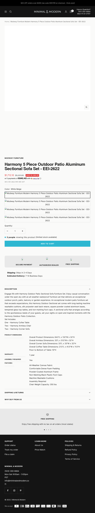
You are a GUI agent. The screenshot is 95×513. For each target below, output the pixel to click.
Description (11, 289)
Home (7, 21)
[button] (47, 178)
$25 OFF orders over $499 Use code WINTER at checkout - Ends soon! (48, 3)
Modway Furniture (14, 158)
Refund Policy (71, 450)
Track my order (11, 450)
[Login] (66, 12)
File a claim (9, 454)
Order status (10, 445)
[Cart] (71, 12)
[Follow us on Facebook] (8, 490)
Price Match (40, 450)
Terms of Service (72, 459)
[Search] (11, 12)
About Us (39, 445)
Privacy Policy (71, 454)
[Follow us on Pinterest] (20, 490)
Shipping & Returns (14, 393)
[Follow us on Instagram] (14, 490)
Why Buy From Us (13, 399)
